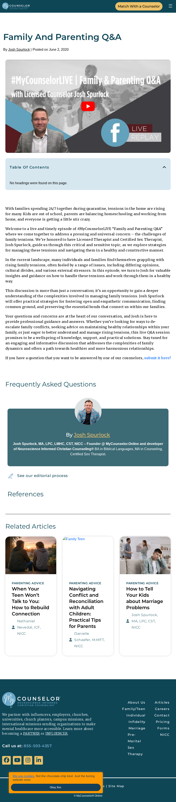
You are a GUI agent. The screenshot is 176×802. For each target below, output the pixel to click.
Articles (162, 702)
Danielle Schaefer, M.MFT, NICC (89, 640)
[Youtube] (17, 760)
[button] (170, 5)
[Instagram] (28, 760)
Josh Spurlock (19, 49)
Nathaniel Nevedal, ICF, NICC (29, 627)
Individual (136, 715)
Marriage (137, 728)
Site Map (116, 786)
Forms (163, 728)
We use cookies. (24, 776)
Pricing (163, 722)
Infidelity (137, 722)
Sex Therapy (135, 750)
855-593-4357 (38, 746)
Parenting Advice (28, 583)
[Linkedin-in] (38, 760)
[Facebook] (6, 760)
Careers (162, 709)
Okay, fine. (56, 787)
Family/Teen (134, 709)
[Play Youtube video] (88, 106)
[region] (56, 782)
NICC (165, 735)
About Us (137, 702)
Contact (162, 715)
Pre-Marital (134, 738)
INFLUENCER (57, 733)
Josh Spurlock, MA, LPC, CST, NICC (145, 621)
